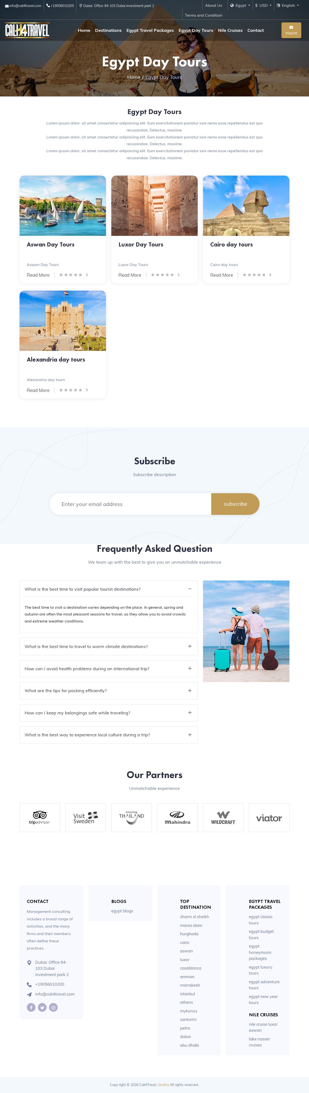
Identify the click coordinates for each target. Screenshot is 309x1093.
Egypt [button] (240, 5)
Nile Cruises (230, 30)
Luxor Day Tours (141, 244)
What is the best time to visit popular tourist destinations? (82, 589)
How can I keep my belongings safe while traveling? (77, 713)
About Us (213, 5)
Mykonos (188, 1010)
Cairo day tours (231, 244)
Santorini (188, 1019)
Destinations (108, 30)
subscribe (235, 503)
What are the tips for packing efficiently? (66, 690)
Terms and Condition (203, 15)
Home (84, 30)
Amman (187, 976)
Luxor (185, 959)
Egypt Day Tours (196, 30)
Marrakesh (190, 985)
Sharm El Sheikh (194, 916)
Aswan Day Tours (50, 244)
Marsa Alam (191, 925)
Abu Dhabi (189, 1045)
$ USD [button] (262, 5)
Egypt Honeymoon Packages (260, 952)
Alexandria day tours (56, 359)
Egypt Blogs (122, 910)
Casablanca (190, 967)
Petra (185, 1028)
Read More (38, 275)
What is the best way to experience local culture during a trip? (87, 735)
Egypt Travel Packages (150, 30)
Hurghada (189, 933)
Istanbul (187, 993)
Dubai (185, 1036)
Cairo (184, 942)
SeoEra (163, 1085)
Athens (186, 1002)
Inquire (291, 33)
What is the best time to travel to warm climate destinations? (86, 646)
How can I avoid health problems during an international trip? (87, 668)
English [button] (288, 5)
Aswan (186, 950)
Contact (255, 30)
